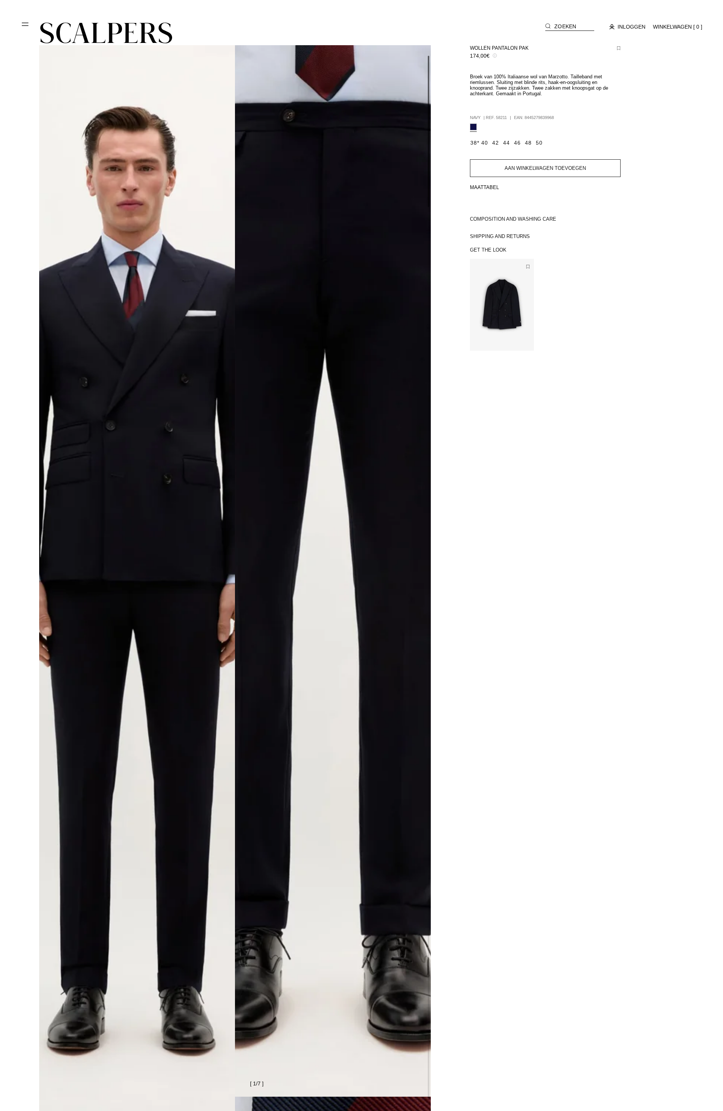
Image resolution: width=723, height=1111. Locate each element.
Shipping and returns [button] (500, 236)
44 (485, 338)
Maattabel (484, 187)
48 (507, 338)
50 (518, 338)
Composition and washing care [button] (513, 219)
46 (496, 338)
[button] (25, 27)
